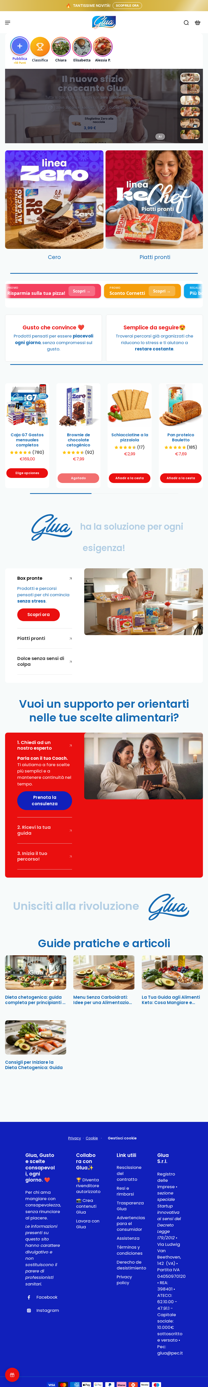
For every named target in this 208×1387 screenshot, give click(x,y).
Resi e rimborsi (125, 1191)
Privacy (74, 1138)
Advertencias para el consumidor (129, 1223)
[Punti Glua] (12, 1375)
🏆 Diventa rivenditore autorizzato (88, 1186)
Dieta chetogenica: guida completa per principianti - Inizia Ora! (35, 1000)
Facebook (47, 1297)
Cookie (92, 1138)
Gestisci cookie (122, 1138)
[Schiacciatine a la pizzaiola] (130, 405)
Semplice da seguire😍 (155, 327)
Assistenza (128, 1238)
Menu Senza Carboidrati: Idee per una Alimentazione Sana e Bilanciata (103, 1000)
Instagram (48, 1310)
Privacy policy (124, 1280)
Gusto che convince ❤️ (53, 327)
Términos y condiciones (129, 1250)
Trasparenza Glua (129, 1206)
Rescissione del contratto (129, 1173)
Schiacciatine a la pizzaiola (129, 437)
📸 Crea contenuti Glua (86, 1206)
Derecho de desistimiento (129, 1265)
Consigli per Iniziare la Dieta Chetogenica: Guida (34, 1065)
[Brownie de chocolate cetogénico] (78, 405)
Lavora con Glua (87, 1224)
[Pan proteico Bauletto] (181, 405)
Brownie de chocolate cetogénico (78, 440)
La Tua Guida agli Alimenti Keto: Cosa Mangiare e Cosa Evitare (171, 1000)
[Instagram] (31, 1310)
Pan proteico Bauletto (180, 437)
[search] (186, 22)
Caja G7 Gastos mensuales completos (27, 440)
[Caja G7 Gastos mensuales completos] (27, 405)
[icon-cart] (197, 22)
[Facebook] (31, 1297)
